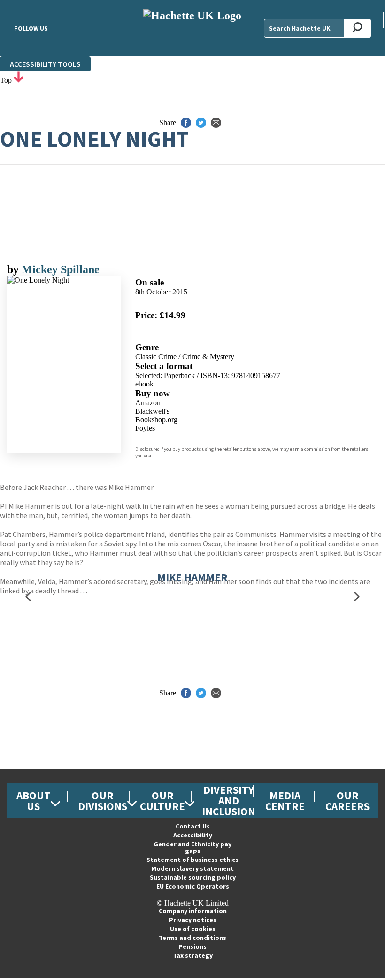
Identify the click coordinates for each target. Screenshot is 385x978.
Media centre (285, 801)
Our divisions (102, 801)
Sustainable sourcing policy (193, 877)
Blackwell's (152, 411)
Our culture (162, 801)
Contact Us (193, 826)
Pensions (192, 946)
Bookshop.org (156, 420)
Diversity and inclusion (228, 800)
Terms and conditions (192, 937)
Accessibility (192, 835)
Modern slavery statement (192, 868)
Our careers (347, 801)
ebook (144, 384)
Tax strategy (193, 955)
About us (33, 801)
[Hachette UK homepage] (192, 28)
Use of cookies (193, 928)
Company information (193, 911)
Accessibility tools (45, 64)
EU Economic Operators (192, 886)
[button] (28, 597)
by (14, 269)
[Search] (357, 28)
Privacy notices (192, 919)
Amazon (148, 403)
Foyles (145, 428)
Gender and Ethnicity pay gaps (192, 847)
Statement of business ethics (192, 859)
